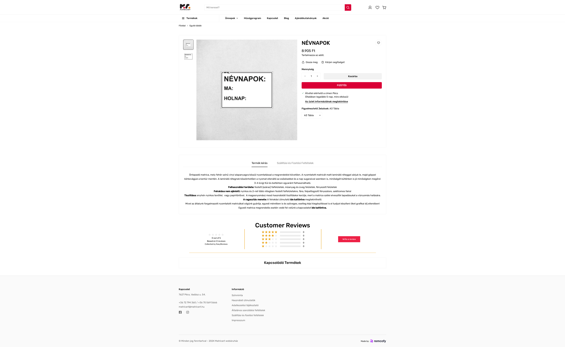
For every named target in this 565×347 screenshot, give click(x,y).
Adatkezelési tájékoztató (245, 305)
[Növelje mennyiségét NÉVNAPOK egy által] (317, 76)
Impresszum (238, 320)
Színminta (237, 295)
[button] (384, 7)
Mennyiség (308, 69)
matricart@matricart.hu (192, 306)
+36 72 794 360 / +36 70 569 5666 (198, 302)
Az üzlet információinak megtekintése (326, 101)
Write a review (349, 239)
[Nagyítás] (291, 46)
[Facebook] (180, 312)
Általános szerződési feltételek (248, 310)
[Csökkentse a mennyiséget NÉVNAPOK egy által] (305, 76)
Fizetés (342, 85)
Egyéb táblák (196, 25)
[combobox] (278, 7)
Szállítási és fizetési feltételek (248, 315)
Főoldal (182, 25)
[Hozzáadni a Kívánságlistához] (378, 43)
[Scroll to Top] (559, 331)
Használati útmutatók (243, 300)
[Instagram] (187, 312)
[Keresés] (348, 7)
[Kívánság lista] (377, 7)
